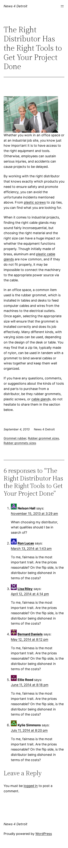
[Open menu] (62, 6)
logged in (31, 786)
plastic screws (35, 202)
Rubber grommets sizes (20, 443)
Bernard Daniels (30, 634)
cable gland (40, 399)
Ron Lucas (26, 543)
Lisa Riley (25, 589)
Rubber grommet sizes (43, 438)
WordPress (43, 834)
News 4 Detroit (15, 6)
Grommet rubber (15, 438)
